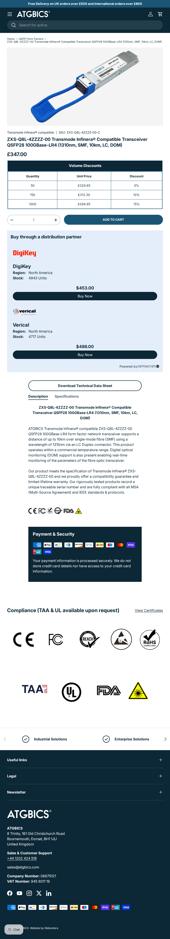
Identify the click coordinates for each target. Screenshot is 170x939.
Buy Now (85, 296)
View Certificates (149, 610)
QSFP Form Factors (31, 39)
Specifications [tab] (67, 396)
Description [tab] (38, 396)
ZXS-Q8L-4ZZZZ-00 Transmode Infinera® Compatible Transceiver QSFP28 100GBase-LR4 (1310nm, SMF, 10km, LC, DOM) (84, 41)
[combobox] (85, 25)
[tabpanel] (85, 462)
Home (11, 39)
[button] (160, 14)
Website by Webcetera (44, 928)
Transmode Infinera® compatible (30, 132)
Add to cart (113, 219)
